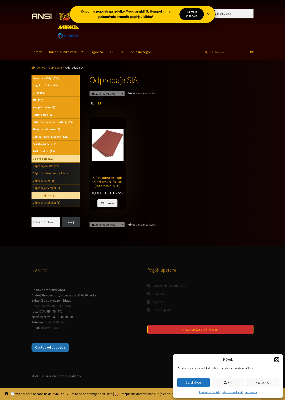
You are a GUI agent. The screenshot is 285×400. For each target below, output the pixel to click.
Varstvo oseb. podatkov (169, 285)
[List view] (99, 103)
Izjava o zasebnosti (232, 392)
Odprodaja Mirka (46, 166)
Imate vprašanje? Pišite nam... (200, 329)
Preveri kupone (191, 14)
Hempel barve (44, 107)
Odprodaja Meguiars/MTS (50, 173)
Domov (37, 52)
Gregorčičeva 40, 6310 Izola (51, 306)
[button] (277, 360)
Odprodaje (55, 67)
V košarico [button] (107, 203)
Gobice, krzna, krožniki (50, 136)
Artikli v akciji (44, 151)
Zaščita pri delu (45, 144)
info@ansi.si (50, 328)
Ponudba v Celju (46, 78)
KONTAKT (160, 294)
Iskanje (71, 222)
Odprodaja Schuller (46, 202)
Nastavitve (262, 383)
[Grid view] (93, 103)
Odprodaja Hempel (46, 188)
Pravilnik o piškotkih (209, 392)
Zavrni (228, 383)
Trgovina (96, 52)
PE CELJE (117, 52)
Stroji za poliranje (46, 129)
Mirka (40, 93)
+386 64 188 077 (55, 322)
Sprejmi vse (193, 383)
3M (38, 100)
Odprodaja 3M (43, 180)
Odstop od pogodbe (50, 347)
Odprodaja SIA (45, 195)
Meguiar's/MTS (45, 85)
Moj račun (159, 302)
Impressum (251, 392)
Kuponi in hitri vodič (63, 52)
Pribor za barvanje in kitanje (53, 122)
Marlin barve (43, 115)
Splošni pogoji (141, 52)
